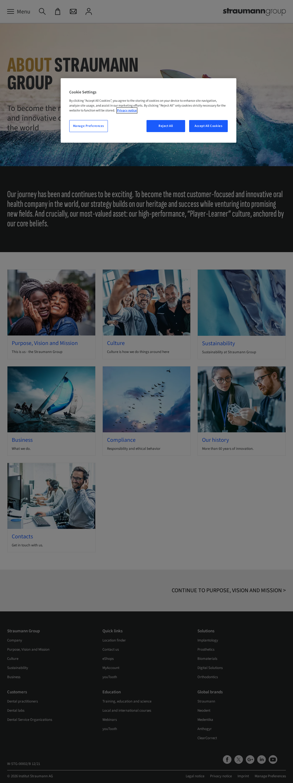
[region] (148, 110)
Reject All (166, 125)
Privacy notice (127, 110)
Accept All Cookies (208, 125)
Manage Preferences (88, 125)
